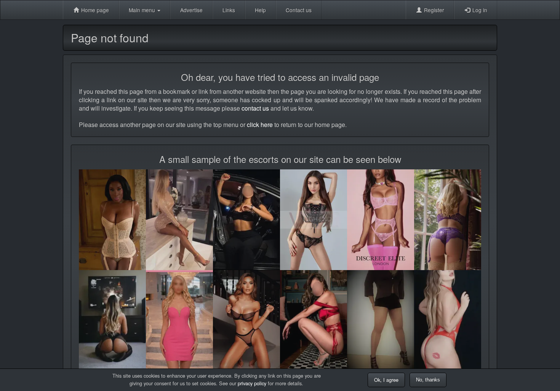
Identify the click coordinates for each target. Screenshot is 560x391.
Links (228, 10)
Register (433, 10)
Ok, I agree (386, 379)
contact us (255, 108)
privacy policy (252, 383)
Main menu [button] (143, 10)
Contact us (299, 10)
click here (260, 124)
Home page (94, 10)
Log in (479, 10)
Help (260, 10)
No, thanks (428, 380)
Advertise (191, 10)
